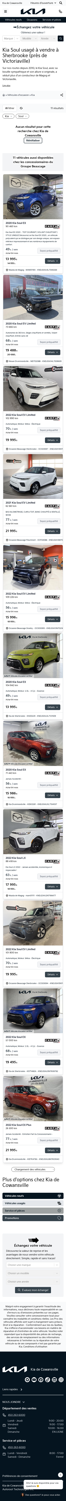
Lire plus (6, 85)
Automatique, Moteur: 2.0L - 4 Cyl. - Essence (25, 691)
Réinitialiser (33, 140)
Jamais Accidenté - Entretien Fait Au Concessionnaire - (29, 1134)
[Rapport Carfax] (52, 227)
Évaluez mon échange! (35, 1290)
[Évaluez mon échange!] (61, 38)
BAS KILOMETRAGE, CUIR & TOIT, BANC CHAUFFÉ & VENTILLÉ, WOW (33, 513)
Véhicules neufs (13, 19)
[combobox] (4, 38)
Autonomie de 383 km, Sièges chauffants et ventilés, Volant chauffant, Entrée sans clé (31, 334)
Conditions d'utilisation (35, 1346)
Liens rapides (10, 1389)
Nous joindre (11, 1402)
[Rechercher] (61, 3)
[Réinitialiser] (21, 108)
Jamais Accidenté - (14, 779)
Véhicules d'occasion (18, 95)
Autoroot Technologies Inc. (18, 1489)
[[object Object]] (62, 95)
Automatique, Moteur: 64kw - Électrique (23, 424)
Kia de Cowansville (12, 3)
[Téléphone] (60, 11)
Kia (33, 95)
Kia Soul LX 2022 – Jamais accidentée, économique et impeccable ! (29, 868)
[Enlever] (10, 116)
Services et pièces (52, 19)
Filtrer (11, 108)
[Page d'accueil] (14, 1369)
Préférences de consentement (19, 1476)
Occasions (32, 19)
